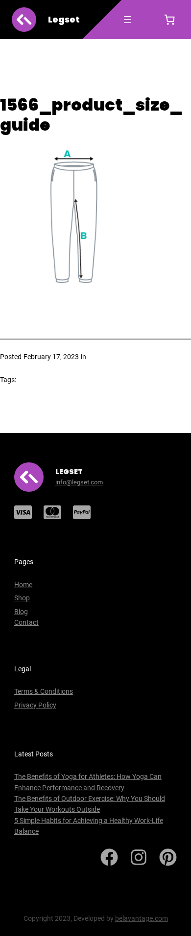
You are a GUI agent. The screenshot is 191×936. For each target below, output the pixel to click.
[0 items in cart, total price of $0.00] (169, 19)
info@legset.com (79, 482)
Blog (21, 612)
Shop (22, 598)
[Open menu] (127, 19)
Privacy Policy (35, 705)
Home (23, 585)
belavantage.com (141, 918)
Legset (64, 19)
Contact (26, 622)
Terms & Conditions (43, 691)
